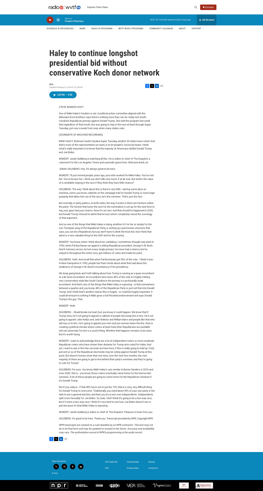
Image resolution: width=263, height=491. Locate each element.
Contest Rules (133, 462)
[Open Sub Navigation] (76, 28)
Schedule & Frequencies (60, 28)
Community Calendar (161, 28)
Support (196, 28)
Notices (151, 462)
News (82, 28)
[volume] (58, 20)
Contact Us (153, 468)
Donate (209, 7)
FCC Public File (111, 462)
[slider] (62, 19)
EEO (107, 468)
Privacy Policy (133, 468)
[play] (50, 20)
